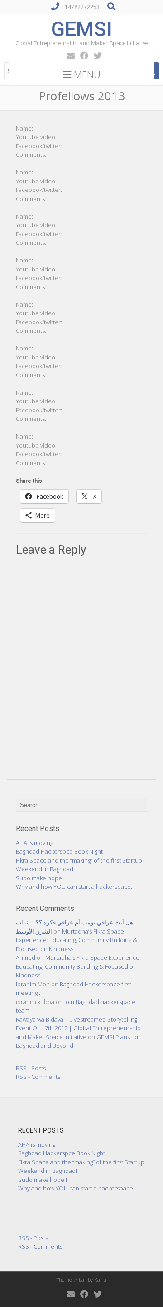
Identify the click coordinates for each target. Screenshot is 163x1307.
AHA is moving (34, 843)
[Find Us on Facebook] (81, 55)
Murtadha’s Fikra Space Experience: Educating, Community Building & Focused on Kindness (76, 940)
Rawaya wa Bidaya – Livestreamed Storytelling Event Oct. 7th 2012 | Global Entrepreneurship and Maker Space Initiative (78, 1028)
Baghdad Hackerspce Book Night (59, 851)
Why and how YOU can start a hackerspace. (74, 886)
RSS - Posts (31, 1068)
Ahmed (25, 957)
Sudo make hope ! (40, 878)
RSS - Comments (38, 1077)
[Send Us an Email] (68, 55)
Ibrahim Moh (33, 984)
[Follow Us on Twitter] (95, 55)
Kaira (100, 1279)
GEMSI (81, 29)
